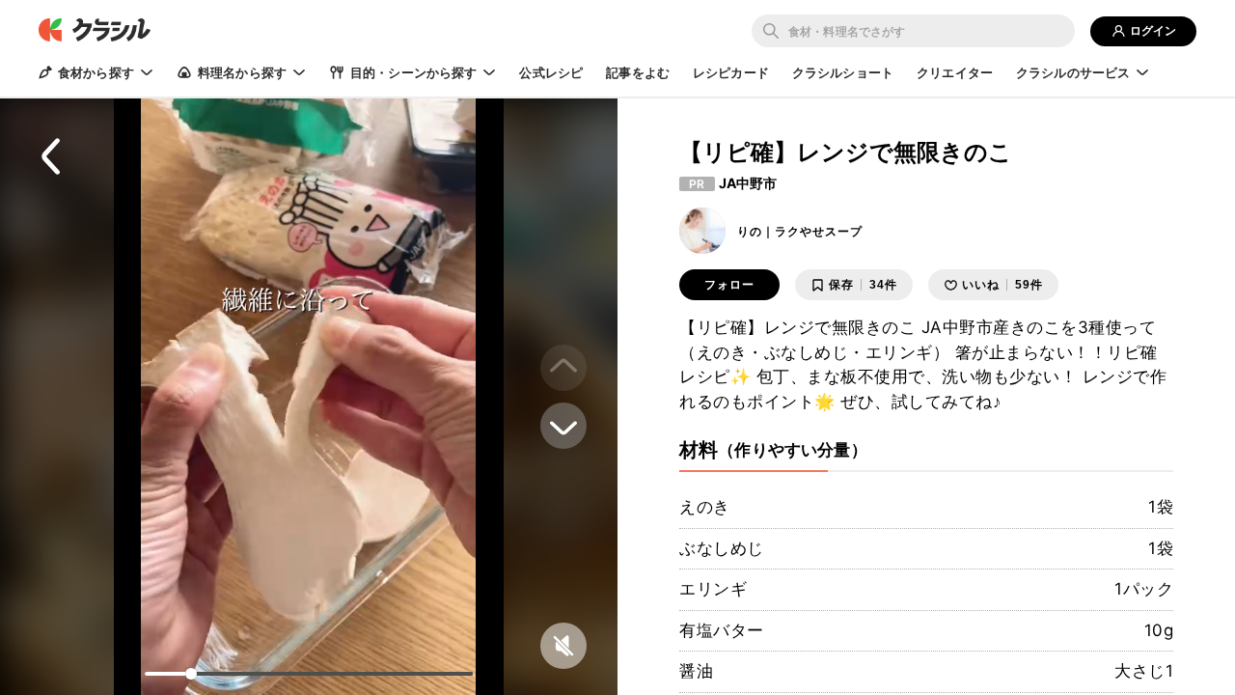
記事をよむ (638, 72)
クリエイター (955, 72)
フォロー (729, 285)
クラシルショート (842, 72)
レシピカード (731, 72)
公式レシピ (551, 72)
